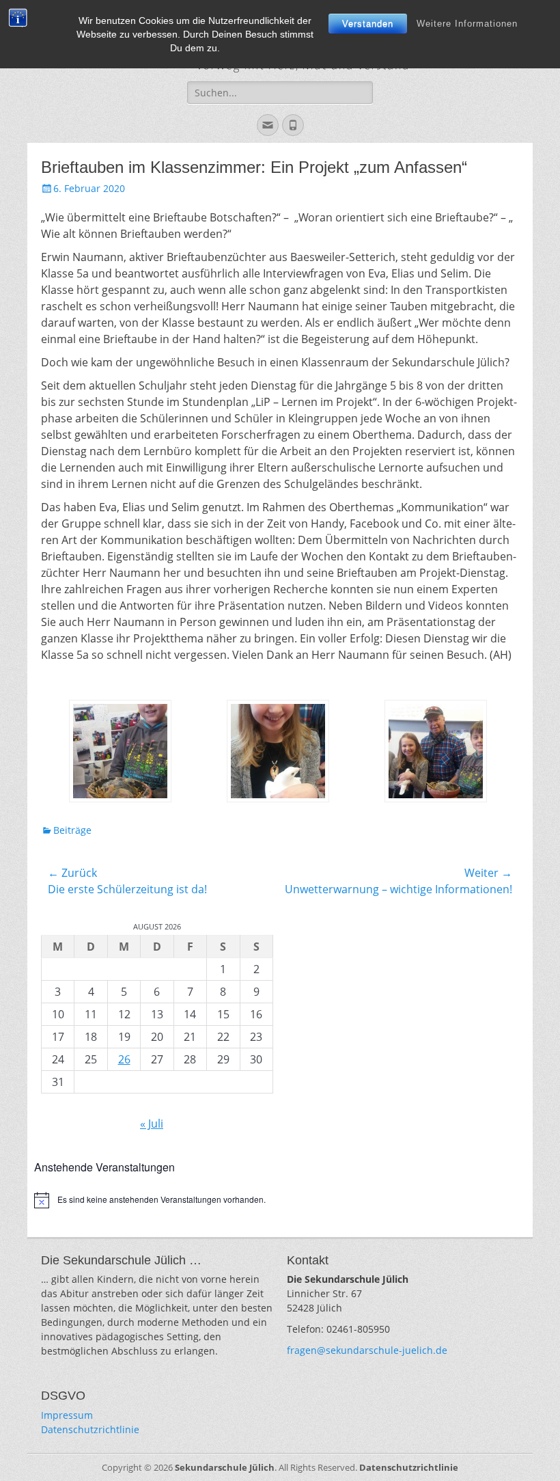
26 (124, 1059)
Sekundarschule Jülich (225, 1467)
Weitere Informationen (467, 23)
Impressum (67, 1415)
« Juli (151, 1123)
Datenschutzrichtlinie (90, 1429)
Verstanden (367, 23)
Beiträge (72, 830)
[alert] (280, 1200)
